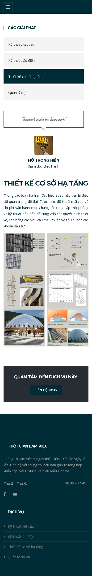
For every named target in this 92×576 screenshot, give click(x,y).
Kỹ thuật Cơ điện (21, 60)
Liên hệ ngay (46, 390)
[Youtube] (15, 494)
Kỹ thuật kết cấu (21, 44)
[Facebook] (4, 494)
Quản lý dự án (19, 92)
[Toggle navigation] (8, 6)
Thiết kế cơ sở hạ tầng (26, 76)
